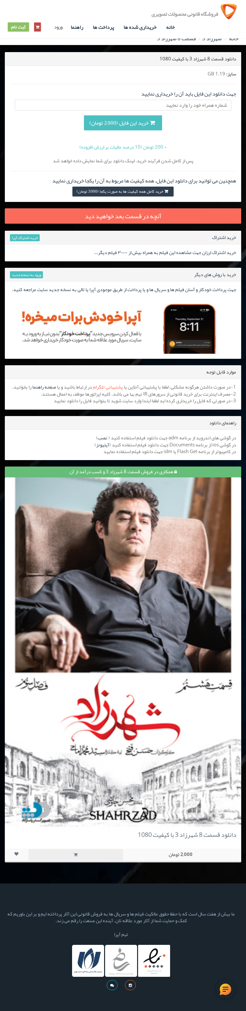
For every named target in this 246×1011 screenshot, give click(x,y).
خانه (170, 27)
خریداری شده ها (140, 27)
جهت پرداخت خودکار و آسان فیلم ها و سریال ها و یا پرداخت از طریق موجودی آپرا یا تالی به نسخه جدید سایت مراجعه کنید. (124, 289)
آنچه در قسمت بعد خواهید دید (123, 216)
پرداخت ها (103, 27)
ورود (58, 27)
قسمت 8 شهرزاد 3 (176, 38)
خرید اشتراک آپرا (25, 237)
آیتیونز (102, 445)
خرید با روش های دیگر (215, 274)
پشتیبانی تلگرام (108, 387)
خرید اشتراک (224, 237)
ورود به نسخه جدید (26, 274)
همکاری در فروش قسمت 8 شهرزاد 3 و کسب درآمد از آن (122, 471)
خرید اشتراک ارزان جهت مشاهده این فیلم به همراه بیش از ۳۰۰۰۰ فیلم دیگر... (165, 252)
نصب (102, 438)
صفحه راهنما (44, 387)
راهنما (77, 27)
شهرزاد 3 (212, 38)
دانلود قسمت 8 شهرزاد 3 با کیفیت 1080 (187, 834)
